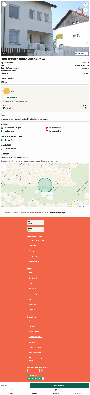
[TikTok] (38, 371)
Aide (30, 321)
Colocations (32, 245)
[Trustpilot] (35, 381)
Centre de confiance (35, 347)
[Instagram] (33, 371)
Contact (31, 326)
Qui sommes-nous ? (34, 331)
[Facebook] (29, 371)
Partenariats (32, 288)
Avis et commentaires (35, 352)
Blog (30, 272)
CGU (30, 299)
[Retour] (4, 7)
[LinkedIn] (42, 371)
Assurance (32, 342)
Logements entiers (34, 261)
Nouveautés (32, 309)
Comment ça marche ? (35, 337)
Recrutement (33, 278)
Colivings (31, 251)
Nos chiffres (32, 304)
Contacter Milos (59, 385)
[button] (4, 166)
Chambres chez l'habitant (36, 240)
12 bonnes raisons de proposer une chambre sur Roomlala (43, 359)
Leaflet (74, 206)
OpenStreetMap (83, 206)
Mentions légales (34, 294)
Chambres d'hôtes (34, 256)
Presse (31, 283)
